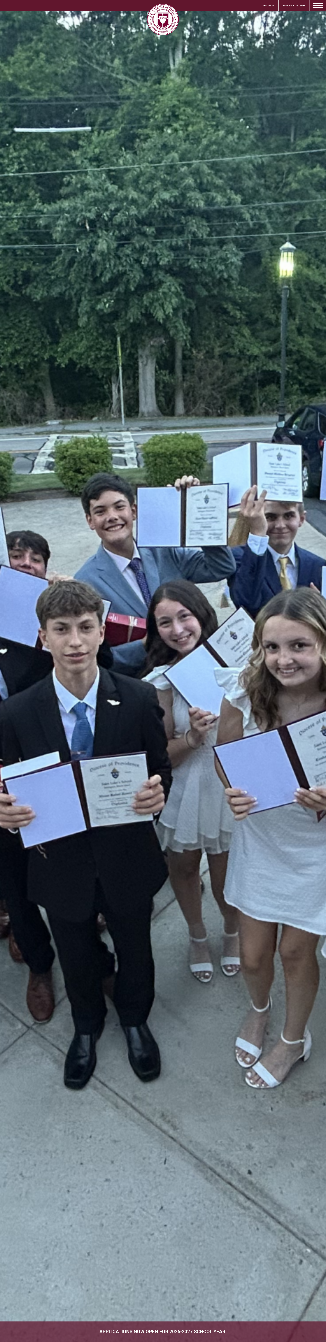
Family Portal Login (294, 5)
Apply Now (268, 5)
